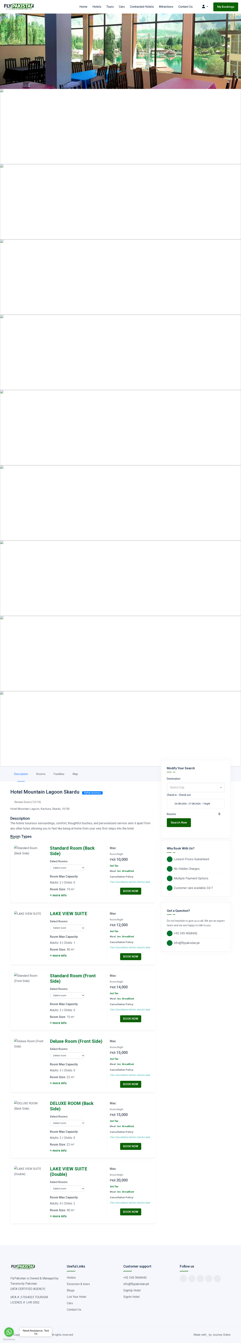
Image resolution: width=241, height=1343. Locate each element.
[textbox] (196, 787)
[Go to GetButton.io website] (9, 1339)
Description (21, 774)
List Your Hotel (76, 1297)
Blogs (71, 1290)
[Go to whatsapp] (9, 1332)
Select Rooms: (59, 861)
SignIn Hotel (131, 1297)
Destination (173, 778)
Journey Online (221, 1334)
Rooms (40, 774)
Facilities (59, 774)
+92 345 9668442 (186, 933)
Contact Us (185, 6)
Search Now (179, 822)
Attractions (166, 6)
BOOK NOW (130, 891)
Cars (122, 6)
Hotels (96, 6)
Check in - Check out (179, 794)
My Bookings (225, 6)
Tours (110, 6)
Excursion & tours (78, 1284)
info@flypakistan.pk (187, 943)
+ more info (58, 895)
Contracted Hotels (142, 6)
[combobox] (196, 787)
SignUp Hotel (132, 1290)
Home (83, 6)
